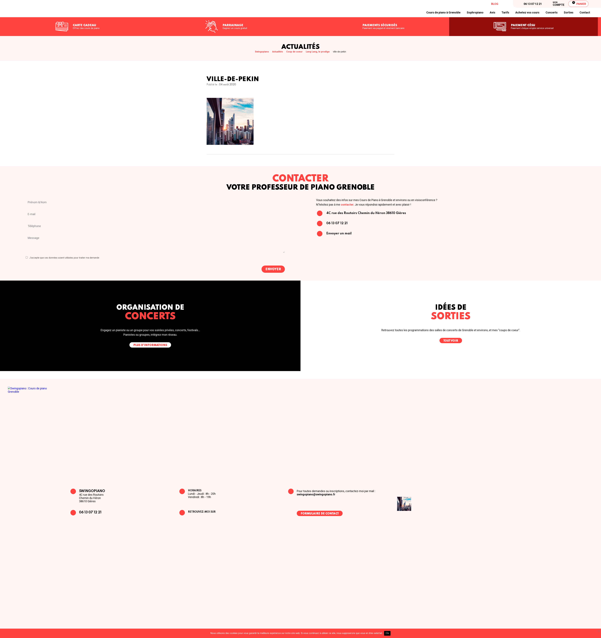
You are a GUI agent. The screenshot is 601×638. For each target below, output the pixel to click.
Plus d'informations (150, 345)
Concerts (551, 12)
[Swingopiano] (38, 8)
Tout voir (450, 340)
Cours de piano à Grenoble (443, 12)
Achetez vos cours (527, 12)
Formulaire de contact (320, 513)
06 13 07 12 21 (90, 512)
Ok (387, 633)
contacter (347, 204)
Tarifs (505, 12)
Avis (492, 12)
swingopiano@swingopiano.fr (316, 494)
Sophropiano (475, 12)
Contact (585, 12)
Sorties (568, 12)
